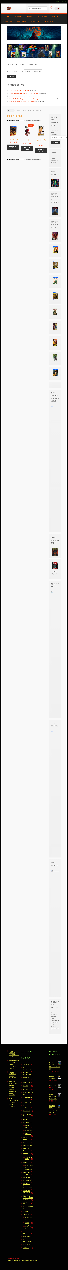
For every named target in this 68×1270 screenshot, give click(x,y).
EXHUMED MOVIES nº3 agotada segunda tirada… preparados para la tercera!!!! (30, 99)
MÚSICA (25, 1162)
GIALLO (25, 1119)
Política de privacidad (13, 1260)
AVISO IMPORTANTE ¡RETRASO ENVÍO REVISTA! (22, 101)
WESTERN (26, 1244)
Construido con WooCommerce (30, 1260)
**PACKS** (26, 1064)
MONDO (25, 1154)
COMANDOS (27, 1102)
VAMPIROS (26, 1236)
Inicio (11, 110)
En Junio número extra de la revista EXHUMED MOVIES (23, 93)
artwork (55, 16)
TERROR (26, 1214)
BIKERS (25, 1089)
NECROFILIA (27, 1177)
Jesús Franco (21, 21)
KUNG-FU (26, 1142)
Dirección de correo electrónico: (15, 71)
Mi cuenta (18, 16)
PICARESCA (27, 1180)
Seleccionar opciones (13, 147)
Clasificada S (42, 16)
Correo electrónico (61, 1)
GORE (27, 1223)
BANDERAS (27, 1082)
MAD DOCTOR (27, 1145)
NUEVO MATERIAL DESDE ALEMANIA (19, 96)
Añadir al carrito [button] (27, 148)
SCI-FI (25, 1203)
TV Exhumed (49, 21)
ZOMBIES (26, 1248)
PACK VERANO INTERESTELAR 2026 (19, 90)
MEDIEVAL (28, 1130)
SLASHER (26, 1211)
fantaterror (7, 21)
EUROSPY (26, 1111)
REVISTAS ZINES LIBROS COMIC (28, 1198)
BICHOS (25, 1086)
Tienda (7, 16)
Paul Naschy (35, 21)
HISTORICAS (27, 1122)
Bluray (29, 16)
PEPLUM (28, 1134)
